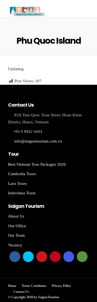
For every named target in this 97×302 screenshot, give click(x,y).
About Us (16, 216)
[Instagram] (68, 256)
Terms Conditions (34, 286)
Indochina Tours (22, 193)
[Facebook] (14, 256)
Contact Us (21, 292)
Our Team (16, 235)
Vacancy (15, 245)
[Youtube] (41, 256)
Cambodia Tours (22, 174)
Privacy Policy (61, 286)
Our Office (17, 226)
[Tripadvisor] (82, 256)
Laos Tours (17, 183)
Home (12, 286)
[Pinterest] (55, 256)
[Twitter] (28, 256)
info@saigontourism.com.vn (38, 141)
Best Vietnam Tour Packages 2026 (37, 164)
